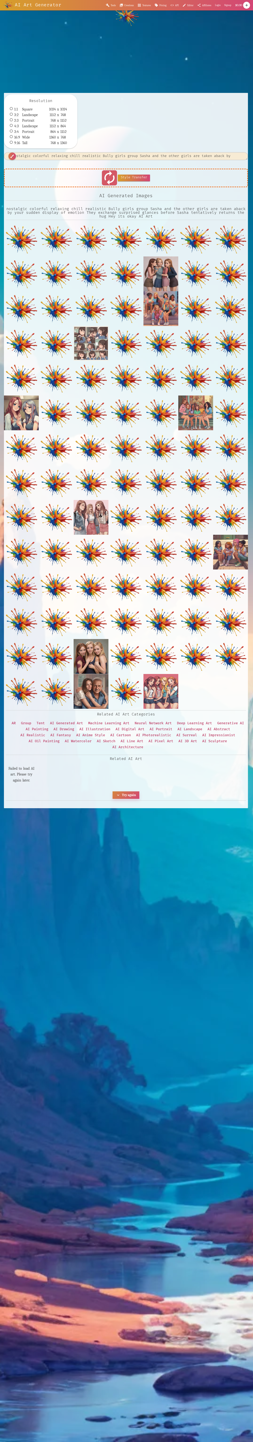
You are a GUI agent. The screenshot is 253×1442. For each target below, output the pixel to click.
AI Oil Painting (44, 741)
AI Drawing (64, 729)
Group (26, 723)
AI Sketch (106, 741)
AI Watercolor (78, 741)
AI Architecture (127, 747)
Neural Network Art (153, 723)
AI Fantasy (60, 735)
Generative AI (230, 723)
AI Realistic (32, 735)
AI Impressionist (218, 735)
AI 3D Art (187, 741)
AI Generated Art (66, 723)
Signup (227, 5)
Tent (41, 723)
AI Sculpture (214, 741)
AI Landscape (190, 729)
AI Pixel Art (161, 741)
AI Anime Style (90, 735)
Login (218, 5)
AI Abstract (218, 729)
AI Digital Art (130, 729)
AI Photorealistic (153, 735)
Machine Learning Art (108, 723)
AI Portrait (161, 729)
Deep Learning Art (194, 723)
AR (14, 723)
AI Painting (37, 729)
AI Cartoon (120, 735)
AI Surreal (186, 735)
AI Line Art (132, 741)
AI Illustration (94, 729)
